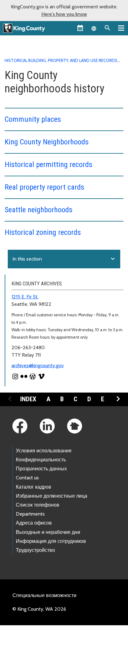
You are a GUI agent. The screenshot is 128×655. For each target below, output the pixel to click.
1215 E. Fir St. (25, 297)
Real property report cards (44, 187)
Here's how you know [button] (64, 14)
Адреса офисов (34, 523)
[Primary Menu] (121, 28)
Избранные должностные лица (51, 496)
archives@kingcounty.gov (37, 365)
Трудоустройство (35, 550)
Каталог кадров (33, 487)
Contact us (27, 478)
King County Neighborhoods (47, 142)
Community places (33, 119)
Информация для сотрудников (51, 541)
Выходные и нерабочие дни (48, 532)
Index (28, 399)
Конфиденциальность (41, 460)
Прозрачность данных (41, 469)
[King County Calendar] (80, 28)
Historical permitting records (48, 164)
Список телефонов (37, 505)
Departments (30, 514)
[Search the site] (107, 28)
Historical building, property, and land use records (61, 60)
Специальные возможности (44, 595)
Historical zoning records (43, 232)
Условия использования (43, 451)
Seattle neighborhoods (38, 209)
